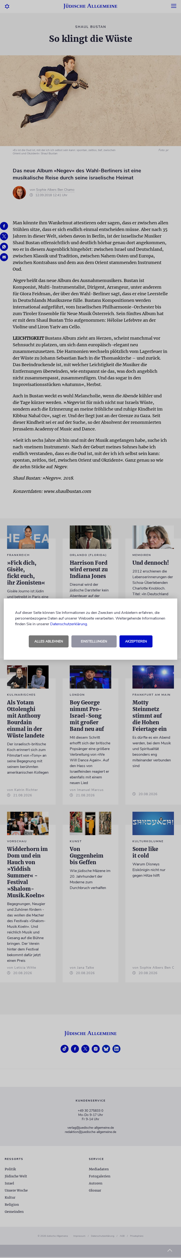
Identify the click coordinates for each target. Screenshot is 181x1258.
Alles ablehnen (48, 641)
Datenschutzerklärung (68, 624)
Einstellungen (94, 641)
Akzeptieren (136, 641)
